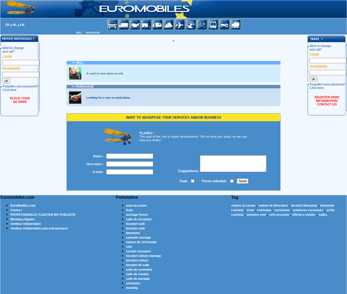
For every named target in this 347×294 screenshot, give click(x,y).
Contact (16, 210)
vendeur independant (25, 224)
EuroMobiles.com (23, 205)
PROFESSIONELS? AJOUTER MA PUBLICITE (43, 214)
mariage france (137, 214)
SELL (79, 33)
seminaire (133, 283)
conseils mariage (138, 237)
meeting (132, 288)
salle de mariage (138, 279)
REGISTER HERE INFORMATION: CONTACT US (326, 101)
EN (22, 25)
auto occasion (136, 205)
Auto (129, 210)
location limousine (304, 205)
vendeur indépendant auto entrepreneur (39, 228)
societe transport (138, 251)
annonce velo (256, 214)
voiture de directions (273, 205)
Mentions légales (22, 219)
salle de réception (139, 219)
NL (15, 25)
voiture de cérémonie (141, 242)
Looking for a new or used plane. (108, 97)
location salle (135, 224)
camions (237, 210)
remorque (264, 210)
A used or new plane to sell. (104, 73)
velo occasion (279, 214)
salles (323, 214)
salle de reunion (137, 274)
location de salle (137, 265)
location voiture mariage (143, 256)
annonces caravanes (308, 210)
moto (250, 210)
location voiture (137, 260)
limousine (133, 233)
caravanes (282, 210)
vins (129, 247)
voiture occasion (243, 205)
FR (7, 25)
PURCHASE (93, 33)
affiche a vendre (304, 214)
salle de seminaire (139, 269)
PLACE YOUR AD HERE (20, 100)
